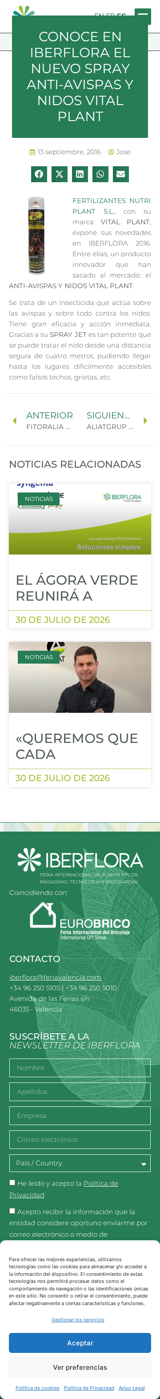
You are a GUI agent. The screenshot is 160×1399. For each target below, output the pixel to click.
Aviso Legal (132, 1388)
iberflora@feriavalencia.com (55, 977)
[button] (39, 174)
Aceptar (80, 1343)
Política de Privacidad (89, 1388)
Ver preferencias (80, 1367)
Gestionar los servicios (78, 1320)
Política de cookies (38, 1388)
